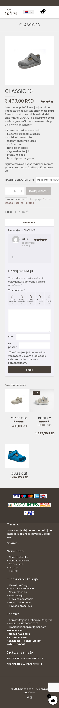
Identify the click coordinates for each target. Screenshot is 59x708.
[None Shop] (11, 14)
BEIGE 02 (44, 418)
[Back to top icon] (29, 682)
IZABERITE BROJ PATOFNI (19, 179)
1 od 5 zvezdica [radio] (12, 301)
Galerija (13, 567)
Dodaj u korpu (38, 191)
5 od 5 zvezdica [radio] (49, 301)
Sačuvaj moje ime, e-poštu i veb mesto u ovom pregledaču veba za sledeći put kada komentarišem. (27, 358)
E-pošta (12, 345)
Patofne (29, 203)
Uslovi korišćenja (18, 585)
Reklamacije (16, 595)
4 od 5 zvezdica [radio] (40, 301)
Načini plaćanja (18, 592)
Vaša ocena (16, 290)
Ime (11, 336)
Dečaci (47, 199)
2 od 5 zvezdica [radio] (21, 301)
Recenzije (29, 222)
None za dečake (18, 557)
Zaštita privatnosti (20, 602)
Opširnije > (13, 543)
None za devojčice (19, 560)
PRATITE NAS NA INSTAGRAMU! (25, 658)
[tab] (29, 222)
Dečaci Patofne (14, 203)
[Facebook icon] (28, 697)
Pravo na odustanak (21, 599)
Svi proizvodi (16, 564)
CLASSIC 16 (19, 418)
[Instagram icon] (31, 697)
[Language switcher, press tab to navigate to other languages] (28, 12)
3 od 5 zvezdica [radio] (30, 301)
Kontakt (13, 571)
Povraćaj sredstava (20, 606)
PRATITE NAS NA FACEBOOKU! (24, 664)
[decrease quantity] (8, 191)
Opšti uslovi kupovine (21, 588)
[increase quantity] (21, 191)
